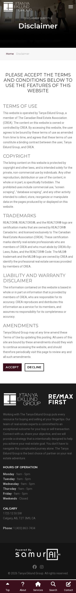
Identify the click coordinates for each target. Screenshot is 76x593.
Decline (34, 367)
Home (10, 53)
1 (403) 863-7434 (24, 528)
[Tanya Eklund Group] (17, 7)
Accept (12, 367)
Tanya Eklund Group (30, 573)
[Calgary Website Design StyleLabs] (38, 554)
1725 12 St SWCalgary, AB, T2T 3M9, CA (19, 513)
